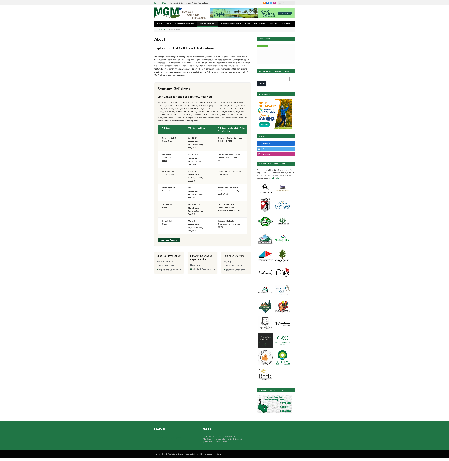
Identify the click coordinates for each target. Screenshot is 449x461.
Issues (168, 24)
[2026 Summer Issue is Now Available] (276, 54)
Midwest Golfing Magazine (169, 437)
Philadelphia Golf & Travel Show (167, 157)
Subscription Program (185, 24)
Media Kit (272, 24)
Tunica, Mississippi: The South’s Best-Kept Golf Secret (190, 3)
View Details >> (275, 178)
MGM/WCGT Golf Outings (231, 24)
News (247, 24)
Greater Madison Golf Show (211, 454)
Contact (286, 24)
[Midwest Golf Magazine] (180, 13)
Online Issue (262, 46)
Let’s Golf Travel (206, 24)
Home (159, 24)
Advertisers (259, 24)
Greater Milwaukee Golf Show (188, 454)
